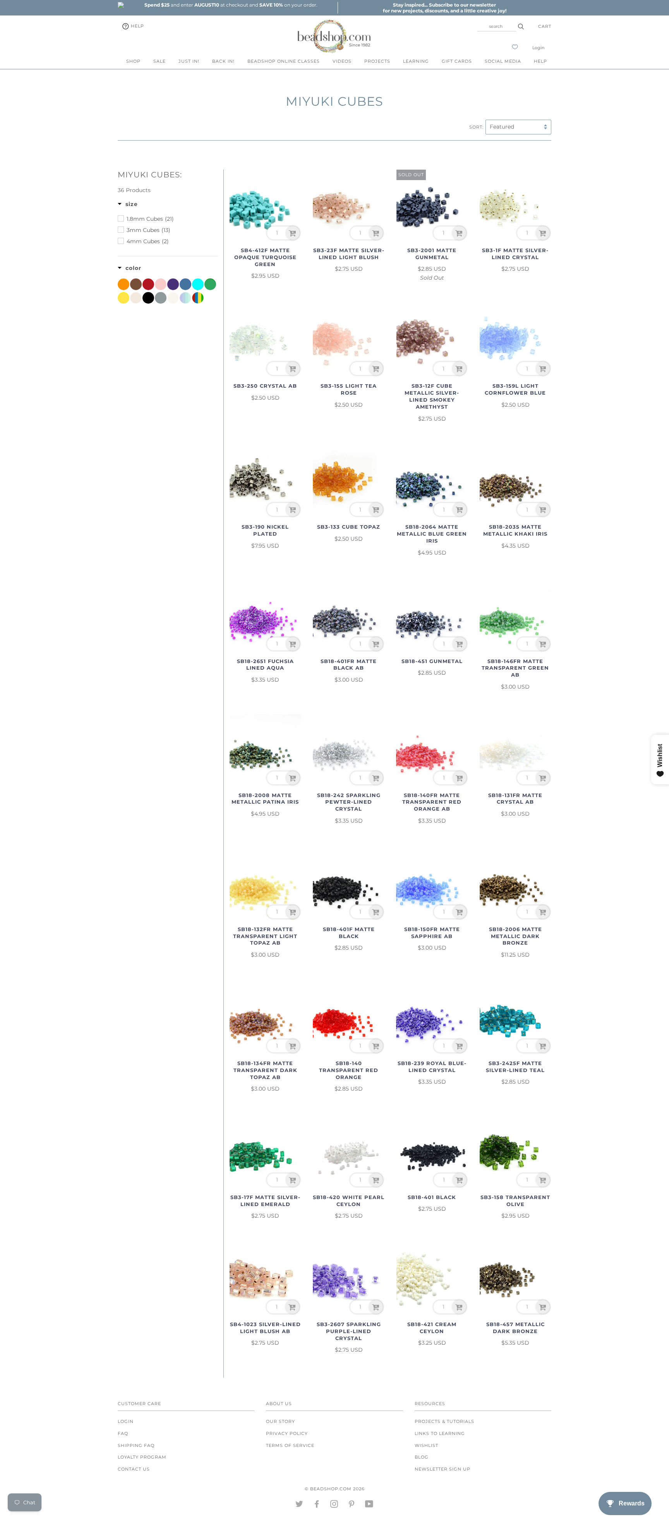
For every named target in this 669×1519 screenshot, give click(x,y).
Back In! (223, 61)
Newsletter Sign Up (442, 1469)
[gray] (160, 298)
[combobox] (496, 26)
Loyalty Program (142, 1457)
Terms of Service (290, 1445)
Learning (416, 61)
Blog (422, 1457)
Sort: (476, 127)
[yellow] (123, 298)
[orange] (123, 284)
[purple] (173, 284)
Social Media (503, 61)
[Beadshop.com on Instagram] (334, 1505)
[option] (231, 5)
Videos (342, 61)
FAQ (123, 1433)
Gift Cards (457, 61)
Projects (377, 61)
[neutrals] (136, 298)
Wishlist (426, 1445)
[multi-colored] (198, 298)
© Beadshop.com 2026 (335, 1489)
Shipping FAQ (136, 1445)
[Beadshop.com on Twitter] (299, 1505)
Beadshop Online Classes (283, 61)
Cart (544, 26)
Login (538, 47)
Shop (133, 61)
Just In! (188, 61)
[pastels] (185, 298)
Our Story (280, 1421)
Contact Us (134, 1469)
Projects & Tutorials (444, 1421)
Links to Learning (440, 1433)
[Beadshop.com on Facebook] (317, 1505)
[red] (148, 284)
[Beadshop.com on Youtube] (369, 1505)
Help (136, 26)
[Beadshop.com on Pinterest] (352, 1505)
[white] (173, 298)
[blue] (185, 284)
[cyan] (198, 284)
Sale (159, 61)
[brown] (136, 284)
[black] (148, 298)
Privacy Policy (287, 1433)
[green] (210, 284)
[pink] (160, 284)
